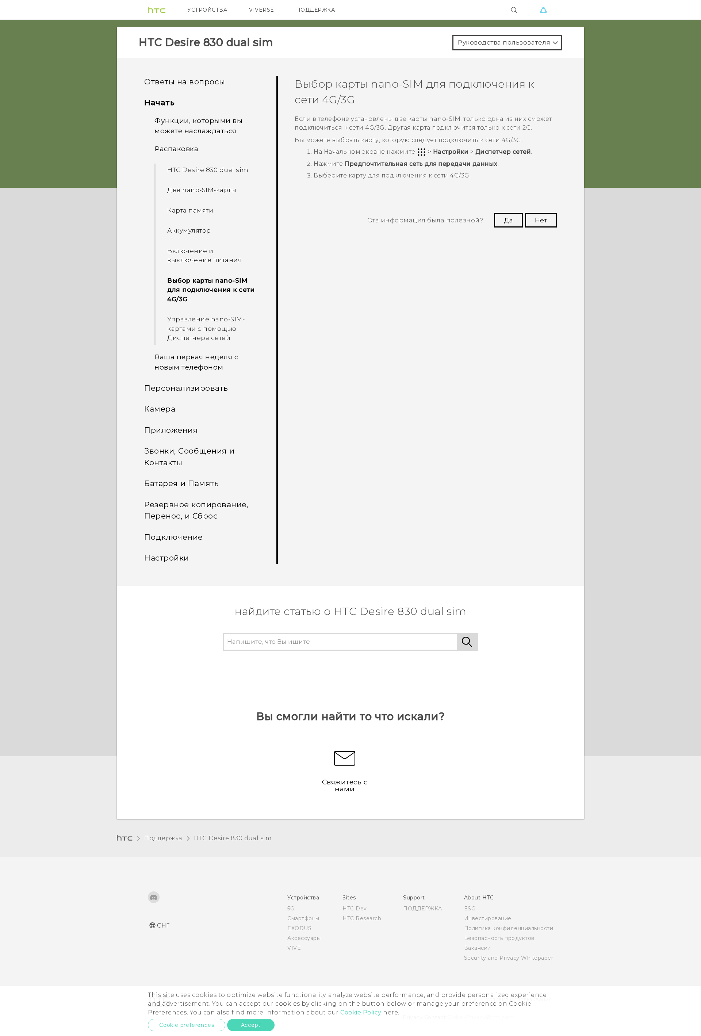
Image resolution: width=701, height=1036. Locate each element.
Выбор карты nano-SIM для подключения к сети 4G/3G (210, 290)
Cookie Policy (361, 1012)
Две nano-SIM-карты (201, 190)
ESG (470, 908)
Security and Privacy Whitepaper (508, 958)
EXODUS (299, 928)
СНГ (163, 925)
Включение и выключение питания (204, 255)
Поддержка (163, 838)
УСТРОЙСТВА (207, 10)
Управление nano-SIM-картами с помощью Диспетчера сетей (206, 328)
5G (290, 908)
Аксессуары (304, 938)
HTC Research (361, 918)
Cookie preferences (186, 1025)
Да (508, 220)
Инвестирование (488, 918)
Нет (541, 220)
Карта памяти (190, 210)
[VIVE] (543, 10)
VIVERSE (261, 10)
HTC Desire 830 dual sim (208, 169)
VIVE (294, 948)
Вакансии (477, 948)
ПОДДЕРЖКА (315, 10)
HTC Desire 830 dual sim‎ (233, 838)
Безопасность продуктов (499, 938)
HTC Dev (354, 908)
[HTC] (156, 9)
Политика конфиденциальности (508, 928)
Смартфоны (303, 918)
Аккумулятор (189, 230)
